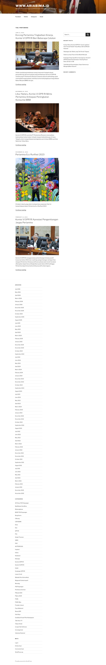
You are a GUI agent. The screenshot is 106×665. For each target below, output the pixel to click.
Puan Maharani (19, 608)
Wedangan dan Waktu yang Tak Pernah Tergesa (76, 51)
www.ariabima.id (32, 6)
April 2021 (17, 478)
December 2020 (19, 490)
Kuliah (16, 568)
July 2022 (17, 431)
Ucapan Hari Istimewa (21, 627)
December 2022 (19, 416)
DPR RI (17, 531)
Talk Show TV (18, 620)
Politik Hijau (18, 602)
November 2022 (19, 419)
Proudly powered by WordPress (23, 661)
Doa (16, 527)
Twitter (26, 16)
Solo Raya (17, 614)
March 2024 (18, 369)
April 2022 (18, 440)
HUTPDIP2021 (19, 546)
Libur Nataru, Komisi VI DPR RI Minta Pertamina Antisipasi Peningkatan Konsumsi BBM (33, 97)
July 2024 (17, 357)
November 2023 (19, 382)
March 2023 (18, 406)
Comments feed (19, 649)
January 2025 (18, 341)
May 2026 (18, 292)
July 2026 (17, 289)
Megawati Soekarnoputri (21, 580)
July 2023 (17, 394)
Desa (16, 524)
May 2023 (18, 400)
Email (41, 16)
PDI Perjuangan (19, 586)
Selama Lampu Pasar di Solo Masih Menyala (75, 54)
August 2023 (18, 391)
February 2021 (19, 484)
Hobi (16, 543)
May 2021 (17, 474)
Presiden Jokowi (19, 605)
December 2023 (19, 378)
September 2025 (19, 317)
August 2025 (18, 320)
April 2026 (18, 295)
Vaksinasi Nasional (20, 633)
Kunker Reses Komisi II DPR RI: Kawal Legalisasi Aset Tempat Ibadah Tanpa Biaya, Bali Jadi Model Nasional (76, 46)
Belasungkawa (19, 509)
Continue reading (21, 84)
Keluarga (17, 558)
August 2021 (18, 465)
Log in (16, 642)
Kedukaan (17, 555)
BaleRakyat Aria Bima (21, 506)
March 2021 (18, 481)
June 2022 (18, 434)
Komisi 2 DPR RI (19, 562)
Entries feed (18, 646)
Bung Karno (18, 515)
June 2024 (18, 360)
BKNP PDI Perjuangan (21, 512)
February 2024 (19, 372)
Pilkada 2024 (18, 592)
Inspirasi (17, 549)
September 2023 (19, 388)
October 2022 (19, 422)
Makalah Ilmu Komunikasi (22, 577)
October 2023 (19, 385)
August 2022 (18, 428)
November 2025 (19, 310)
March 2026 (18, 298)
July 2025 (17, 323)
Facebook (18, 16)
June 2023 (18, 397)
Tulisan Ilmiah (18, 623)
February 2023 (19, 409)
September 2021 (19, 462)
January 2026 (18, 304)
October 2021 (18, 459)
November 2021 (19, 456)
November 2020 (19, 493)
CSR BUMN (18, 521)
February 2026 (19, 301)
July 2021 (17, 468)
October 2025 (19, 313)
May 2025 (18, 329)
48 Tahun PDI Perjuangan (22, 503)
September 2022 (19, 425)
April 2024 (18, 366)
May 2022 (17, 437)
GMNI (16, 540)
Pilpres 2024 (18, 596)
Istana (16, 552)
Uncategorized (19, 630)
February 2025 (19, 338)
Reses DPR (18, 611)
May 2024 (18, 363)
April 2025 (18, 332)
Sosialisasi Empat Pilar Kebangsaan (24, 617)
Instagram (34, 16)
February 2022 (19, 447)
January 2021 (18, 487)
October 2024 (19, 351)
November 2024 (19, 348)
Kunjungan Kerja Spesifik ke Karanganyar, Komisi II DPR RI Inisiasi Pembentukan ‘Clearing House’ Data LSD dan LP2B (77, 59)
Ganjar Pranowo (19, 537)
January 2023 (18, 412)
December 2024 (19, 344)
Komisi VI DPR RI (19, 565)
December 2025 (19, 307)
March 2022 (18, 443)
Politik (16, 599)
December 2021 (19, 453)
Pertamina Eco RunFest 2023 (29, 154)
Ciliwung (17, 518)
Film (16, 534)
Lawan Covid (18, 574)
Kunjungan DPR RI (20, 571)
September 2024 (19, 354)
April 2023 (18, 403)
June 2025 (18, 326)
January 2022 (18, 450)
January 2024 (18, 375)
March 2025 (18, 335)
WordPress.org (19, 652)
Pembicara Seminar (20, 589)
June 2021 (18, 471)
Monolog (17, 583)
